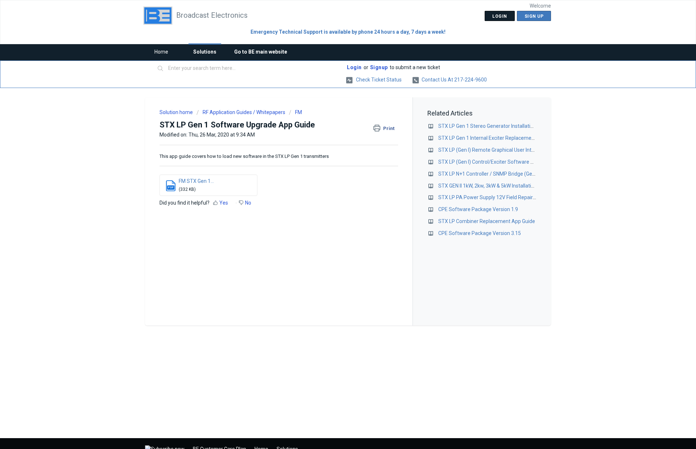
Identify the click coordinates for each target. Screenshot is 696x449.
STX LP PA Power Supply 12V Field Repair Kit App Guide (501, 197)
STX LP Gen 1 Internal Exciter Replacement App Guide (499, 138)
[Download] (334, 130)
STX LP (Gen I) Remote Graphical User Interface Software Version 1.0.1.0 (521, 150)
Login (354, 67)
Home (161, 52)
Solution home (177, 112)
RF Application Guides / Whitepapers (244, 112)
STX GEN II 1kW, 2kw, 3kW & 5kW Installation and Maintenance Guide (515, 186)
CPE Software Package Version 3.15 (479, 233)
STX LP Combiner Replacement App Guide (486, 221)
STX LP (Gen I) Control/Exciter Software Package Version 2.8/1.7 (512, 162)
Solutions (204, 52)
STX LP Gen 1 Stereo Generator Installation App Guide (499, 126)
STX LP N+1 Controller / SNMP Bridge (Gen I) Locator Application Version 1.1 (524, 174)
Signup (379, 67)
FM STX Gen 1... (196, 181)
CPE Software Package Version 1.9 (478, 209)
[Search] (161, 69)
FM (298, 112)
